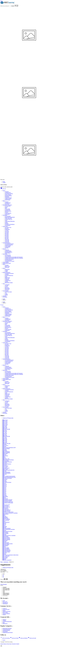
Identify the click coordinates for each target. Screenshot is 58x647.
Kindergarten (7, 229)
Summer (6, 281)
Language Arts (7, 326)
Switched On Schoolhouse (9, 224)
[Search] (16, 6)
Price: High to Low (6, 589)
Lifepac (6, 222)
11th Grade (7, 240)
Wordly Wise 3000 (8, 218)
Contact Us (5, 608)
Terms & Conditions (6, 613)
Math (6, 207)
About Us (4, 619)
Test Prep (6, 247)
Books (4, 190)
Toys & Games (5, 290)
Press (4, 622)
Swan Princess (7, 225)
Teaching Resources (6, 242)
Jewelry (6, 286)
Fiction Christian (8, 194)
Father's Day (7, 278)
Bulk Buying (5, 623)
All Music (7, 201)
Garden (6, 271)
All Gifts (6, 285)
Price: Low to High (6, 588)
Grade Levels (5, 226)
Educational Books (8, 195)
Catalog (4, 182)
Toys (6, 292)
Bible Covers (7, 266)
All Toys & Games (8, 291)
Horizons (6, 223)
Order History (5, 603)
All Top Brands (8, 216)
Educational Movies (8, 251)
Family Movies (7, 252)
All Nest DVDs (8, 371)
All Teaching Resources (9, 243)
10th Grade (7, 239)
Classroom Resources (9, 244)
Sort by (1, 570)
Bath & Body (7, 288)
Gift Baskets (7, 284)
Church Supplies (6, 262)
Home (4, 181)
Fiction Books (7, 199)
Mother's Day (7, 277)
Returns (4, 610)
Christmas (7, 274)
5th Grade (7, 234)
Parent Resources (8, 211)
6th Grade (7, 235)
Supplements (7, 214)
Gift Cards (7, 289)
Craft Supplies (7, 246)
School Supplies (8, 245)
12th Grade (7, 241)
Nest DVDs (5, 253)
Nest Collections (8, 372)
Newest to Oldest (6, 594)
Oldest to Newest (6, 593)
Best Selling (5, 595)
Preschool (6, 228)
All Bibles (7, 265)
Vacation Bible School (7, 263)
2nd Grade (7, 231)
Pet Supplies (5, 296)
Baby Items (7, 287)
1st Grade (6, 230)
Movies (4, 248)
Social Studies (7, 208)
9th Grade (7, 238)
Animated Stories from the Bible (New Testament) (14, 258)
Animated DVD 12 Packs (9, 261)
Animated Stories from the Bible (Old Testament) (14, 257)
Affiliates (4, 620)
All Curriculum (7, 205)
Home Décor (7, 269)
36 (3, 575)
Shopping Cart (5, 602)
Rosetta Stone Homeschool (10, 217)
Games (6, 293)
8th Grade (7, 237)
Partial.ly (4, 614)
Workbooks (7, 196)
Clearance (4, 295)
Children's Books (8, 198)
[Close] (1, 646)
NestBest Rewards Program (8, 632)
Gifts (4, 283)
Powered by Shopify (15, 643)
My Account (5, 601)
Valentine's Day (8, 280)
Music (4, 200)
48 (3, 576)
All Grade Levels (8, 227)
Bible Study (7, 267)
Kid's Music (7, 203)
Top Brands (5, 215)
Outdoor (6, 270)
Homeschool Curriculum (7, 204)
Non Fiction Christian (9, 193)
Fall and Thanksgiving (9, 275)
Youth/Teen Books (8, 197)
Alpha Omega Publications (10, 221)
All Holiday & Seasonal (9, 273)
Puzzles (6, 294)
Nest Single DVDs (8, 260)
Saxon (6, 220)
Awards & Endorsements (7, 621)
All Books (7, 191)
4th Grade (7, 233)
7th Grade (7, 236)
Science (6, 206)
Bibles (4, 264)
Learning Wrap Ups (8, 219)
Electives (6, 212)
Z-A (3, 592)
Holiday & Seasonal (6, 272)
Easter (6, 276)
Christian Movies (8, 250)
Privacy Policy (5, 612)
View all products (3, 584)
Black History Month (9, 282)
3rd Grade (7, 232)
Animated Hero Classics (9, 259)
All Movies (7, 249)
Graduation (7, 279)
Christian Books (8, 192)
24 (3, 574)
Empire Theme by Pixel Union (5, 643)
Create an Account (6, 609)
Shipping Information (6, 611)
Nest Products (5, 631)
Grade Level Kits (8, 213)
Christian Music (8, 202)
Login (4, 298)
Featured (4, 587)
